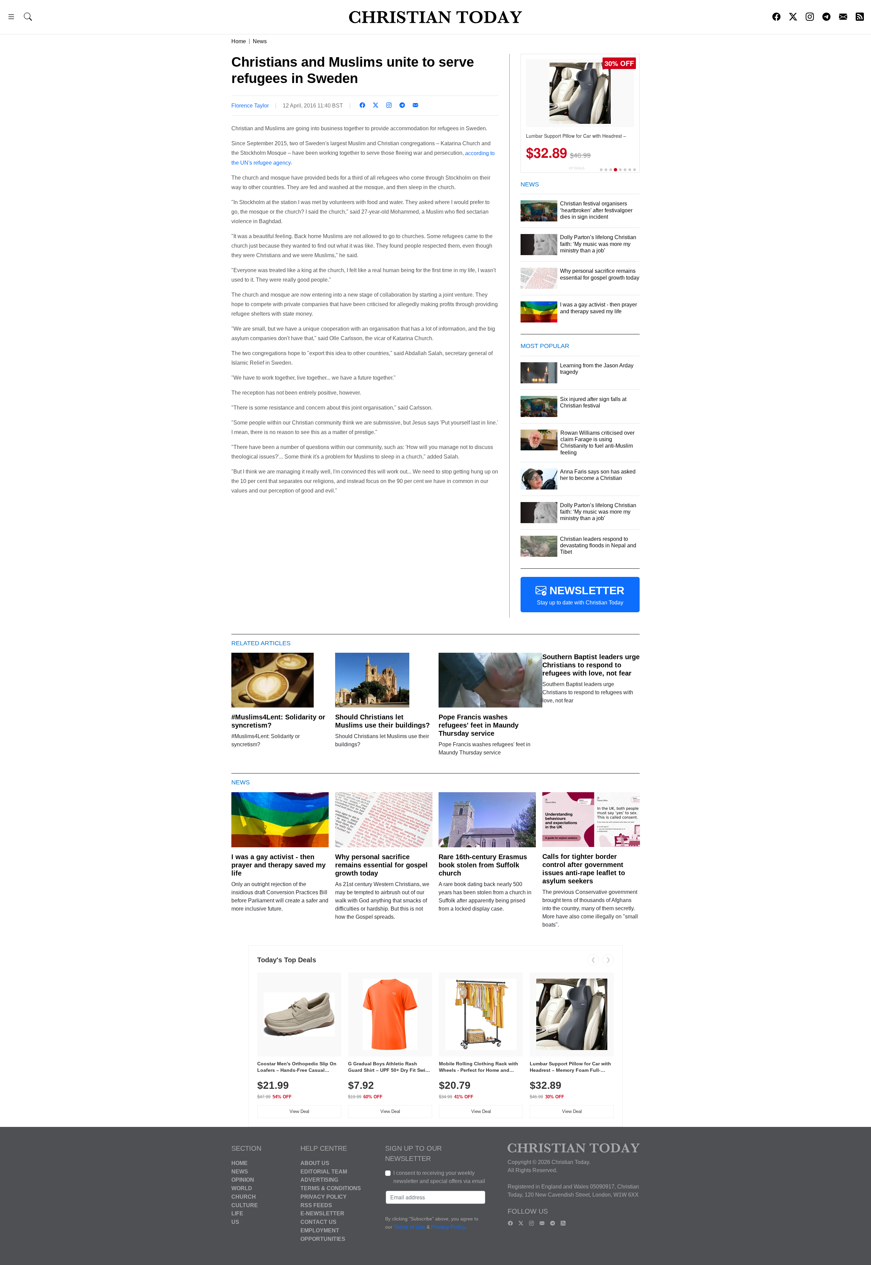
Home (238, 41)
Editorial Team (323, 1171)
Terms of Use (409, 1227)
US (235, 1222)
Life (237, 1213)
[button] (11, 18)
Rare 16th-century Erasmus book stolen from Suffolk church (483, 865)
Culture (244, 1205)
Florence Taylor (250, 106)
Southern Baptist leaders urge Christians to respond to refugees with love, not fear (591, 665)
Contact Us (318, 1222)
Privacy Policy (323, 1197)
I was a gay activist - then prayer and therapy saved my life (278, 865)
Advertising (319, 1180)
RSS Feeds (316, 1205)
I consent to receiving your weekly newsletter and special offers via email (439, 1177)
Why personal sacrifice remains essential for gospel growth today (381, 865)
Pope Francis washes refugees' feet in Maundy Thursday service (479, 725)
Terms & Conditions (330, 1188)
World (241, 1188)
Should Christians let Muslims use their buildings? (382, 721)
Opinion (242, 1180)
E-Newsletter (322, 1213)
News (260, 41)
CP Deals (577, 168)
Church (243, 1197)
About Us (314, 1163)
